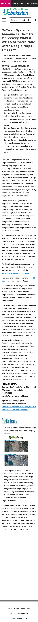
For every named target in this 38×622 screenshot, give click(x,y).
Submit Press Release (19, 613)
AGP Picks (5, 3)
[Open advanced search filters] (29, 20)
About (9, 609)
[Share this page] (34, 20)
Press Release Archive (22, 609)
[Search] (23, 20)
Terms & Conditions (19, 618)
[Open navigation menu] (4, 20)
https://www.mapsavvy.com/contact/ (17, 273)
